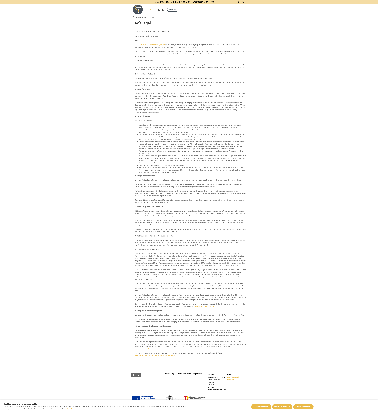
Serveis (167, 374)
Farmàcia (150, 10)
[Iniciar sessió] (159, 9)
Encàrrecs (178, 374)
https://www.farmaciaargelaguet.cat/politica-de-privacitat (155, 356)
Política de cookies (71, 409)
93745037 (211, 384)
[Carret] (163, 9)
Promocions (187, 374)
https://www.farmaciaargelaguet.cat (152, 45)
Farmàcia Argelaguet (141, 17)
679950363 (211, 387)
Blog (172, 374)
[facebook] (238, 2)
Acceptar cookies (261, 407)
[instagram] (243, 2)
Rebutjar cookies (303, 407)
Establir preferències (282, 407)
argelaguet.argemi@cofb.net (205, 306)
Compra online (172, 9)
